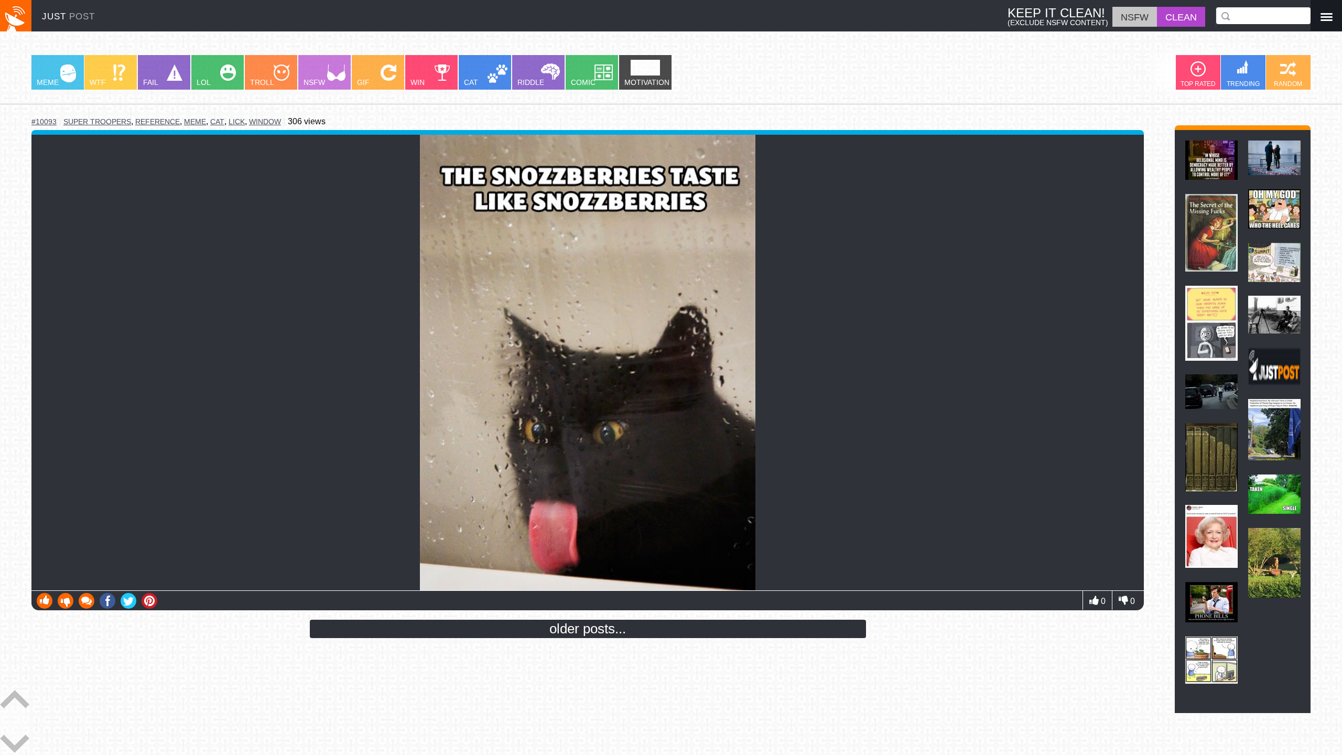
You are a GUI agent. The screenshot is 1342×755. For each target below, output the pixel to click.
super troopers (97, 122)
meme (195, 121)
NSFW (314, 82)
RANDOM (1288, 84)
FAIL (150, 82)
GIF (363, 82)
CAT (471, 82)
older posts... (587, 629)
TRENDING (1243, 84)
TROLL (262, 82)
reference (157, 121)
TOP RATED (1198, 84)
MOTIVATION (646, 82)
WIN (417, 82)
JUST (68, 16)
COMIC (583, 82)
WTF (98, 82)
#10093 (44, 121)
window (265, 121)
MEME (48, 82)
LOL (204, 82)
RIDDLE (530, 82)
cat (217, 121)
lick (237, 121)
